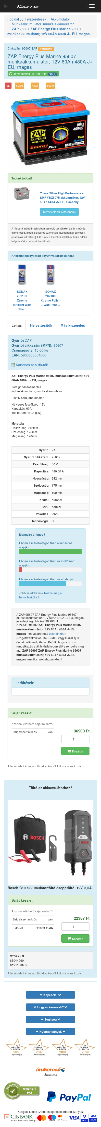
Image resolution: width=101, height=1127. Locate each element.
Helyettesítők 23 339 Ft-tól (34, 74)
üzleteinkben (57, 633)
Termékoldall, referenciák (59, 212)
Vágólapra (46, 48)
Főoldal (13, 19)
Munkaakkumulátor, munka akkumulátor (43, 23)
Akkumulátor (60, 19)
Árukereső (50, 1075)
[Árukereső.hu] (50, 1069)
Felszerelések (35, 19)
